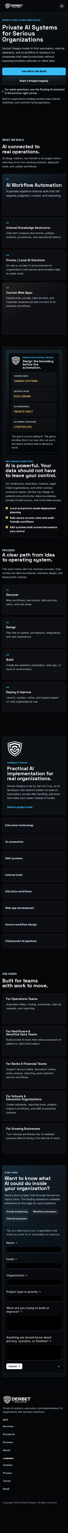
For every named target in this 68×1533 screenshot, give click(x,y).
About (6, 1450)
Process (8, 1442)
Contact (7, 1465)
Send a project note (19, 807)
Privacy (7, 1473)
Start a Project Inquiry (34, 80)
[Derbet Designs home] (14, 6)
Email (6, 1489)
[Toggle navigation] (62, 6)
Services (8, 1426)
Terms (7, 1481)
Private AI (9, 1434)
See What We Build (34, 71)
